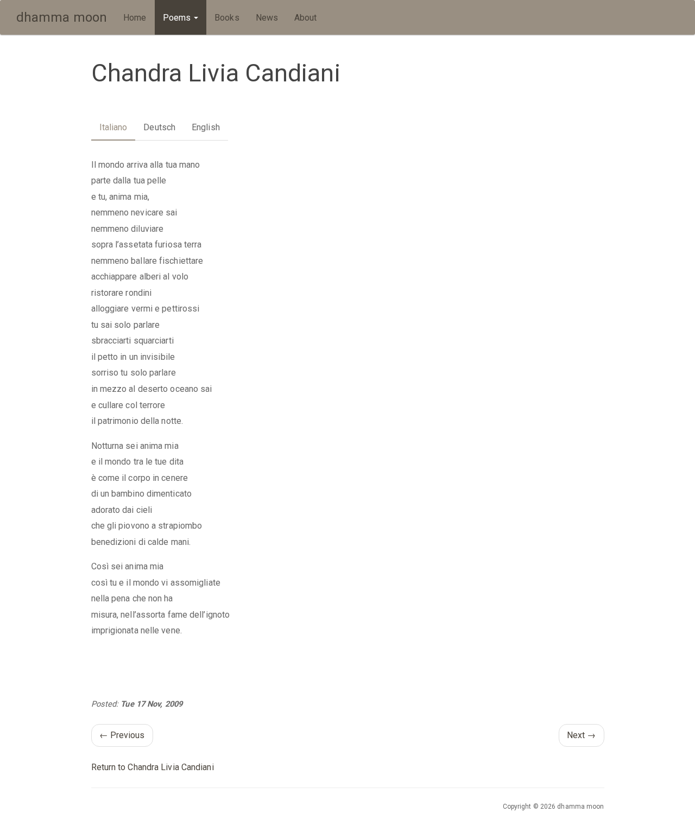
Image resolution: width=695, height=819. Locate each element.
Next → (581, 735)
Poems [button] (178, 17)
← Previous (122, 735)
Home (134, 17)
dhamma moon (61, 17)
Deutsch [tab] (159, 127)
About (305, 17)
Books (226, 17)
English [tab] (206, 127)
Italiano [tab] (113, 127)
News (267, 17)
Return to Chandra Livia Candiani (152, 767)
